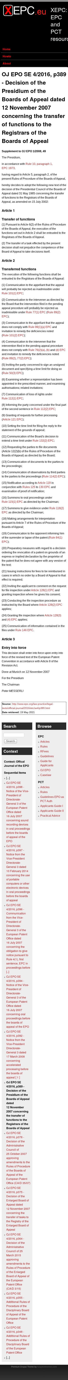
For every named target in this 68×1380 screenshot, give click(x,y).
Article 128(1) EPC (42, 590)
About (7, 63)
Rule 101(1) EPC (12, 293)
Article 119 (44, 482)
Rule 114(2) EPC (53, 476)
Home (6, 49)
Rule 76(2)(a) (36, 349)
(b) (48, 349)
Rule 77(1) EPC (36, 312)
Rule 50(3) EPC (12, 373)
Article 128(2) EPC (50, 604)
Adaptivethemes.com (47, 1367)
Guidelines (47, 756)
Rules (44, 746)
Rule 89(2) (9, 358)
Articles (45, 741)
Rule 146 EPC (24, 630)
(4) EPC (12, 619)
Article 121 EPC (12, 419)
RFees (44, 751)
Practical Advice (50, 815)
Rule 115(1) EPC (12, 501)
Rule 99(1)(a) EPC (39, 327)
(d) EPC (61, 349)
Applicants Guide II (52, 810)
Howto (7, 56)
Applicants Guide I (51, 805)
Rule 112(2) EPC (44, 409)
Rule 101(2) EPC (13, 335)
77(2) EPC (23, 358)
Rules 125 (28, 487)
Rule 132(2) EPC (43, 440)
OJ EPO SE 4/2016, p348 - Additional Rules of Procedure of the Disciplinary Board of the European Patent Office (18, 1339)
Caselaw (45, 775)
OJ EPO (45, 770)
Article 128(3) (53, 615)
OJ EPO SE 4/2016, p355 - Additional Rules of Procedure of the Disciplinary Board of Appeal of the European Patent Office (18, 1308)
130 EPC (44, 487)
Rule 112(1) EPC (12, 398)
